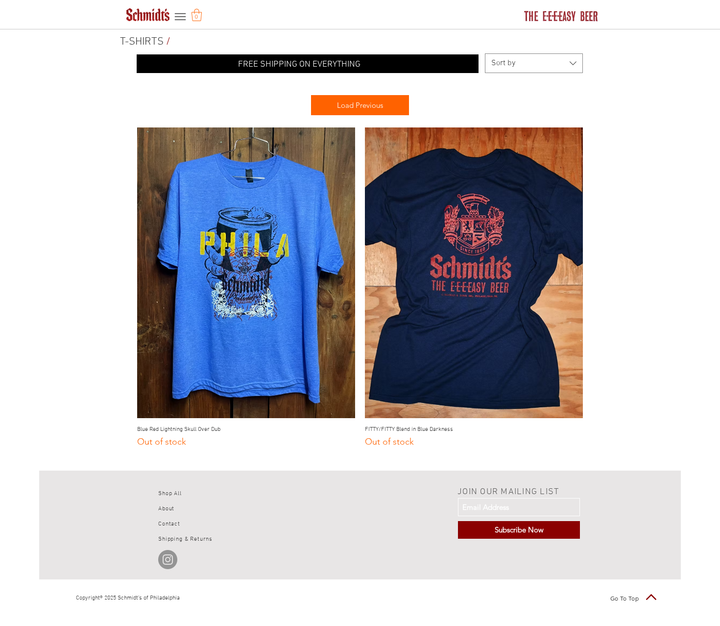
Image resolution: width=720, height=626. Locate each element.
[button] (197, 15)
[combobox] (534, 63)
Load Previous (360, 105)
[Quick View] (246, 272)
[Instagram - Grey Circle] (167, 559)
